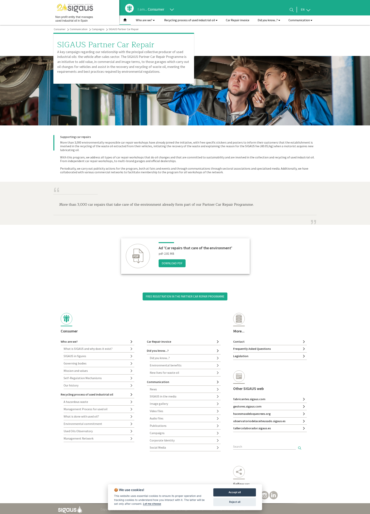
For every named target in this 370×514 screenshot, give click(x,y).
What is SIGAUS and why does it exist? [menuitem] (88, 349)
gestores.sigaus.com (247, 406)
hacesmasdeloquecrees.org (252, 414)
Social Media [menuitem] (158, 447)
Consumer (156, 9)
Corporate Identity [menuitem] (162, 440)
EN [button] (303, 9)
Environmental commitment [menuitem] (83, 424)
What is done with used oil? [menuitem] (81, 416)
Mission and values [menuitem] (76, 371)
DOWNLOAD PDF (172, 263)
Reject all (234, 501)
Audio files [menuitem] (156, 418)
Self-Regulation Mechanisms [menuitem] (83, 378)
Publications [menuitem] (158, 426)
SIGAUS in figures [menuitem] (75, 356)
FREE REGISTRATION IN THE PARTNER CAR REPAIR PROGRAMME (185, 296)
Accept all (235, 492)
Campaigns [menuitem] (157, 433)
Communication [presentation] (299, 20)
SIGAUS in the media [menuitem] (163, 396)
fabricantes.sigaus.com (249, 399)
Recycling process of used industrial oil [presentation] (190, 20)
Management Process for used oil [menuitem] (86, 409)
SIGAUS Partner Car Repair (124, 29)
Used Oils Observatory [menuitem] (78, 431)
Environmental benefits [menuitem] (166, 365)
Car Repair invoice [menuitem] (237, 20)
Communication (78, 29)
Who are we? (69, 341)
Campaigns (98, 29)
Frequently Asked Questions (252, 349)
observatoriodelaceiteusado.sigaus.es (259, 421)
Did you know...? (158, 351)
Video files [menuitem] (156, 411)
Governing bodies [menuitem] (75, 363)
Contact (239, 341)
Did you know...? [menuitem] (160, 358)
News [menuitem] (153, 389)
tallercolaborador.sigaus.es (252, 428)
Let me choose (152, 503)
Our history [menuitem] (71, 385)
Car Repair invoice (159, 341)
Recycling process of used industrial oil (87, 394)
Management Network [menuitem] (78, 438)
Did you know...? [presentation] (268, 20)
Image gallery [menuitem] (159, 404)
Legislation (240, 356)
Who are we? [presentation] (144, 20)
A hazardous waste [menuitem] (76, 402)
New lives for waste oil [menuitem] (164, 373)
